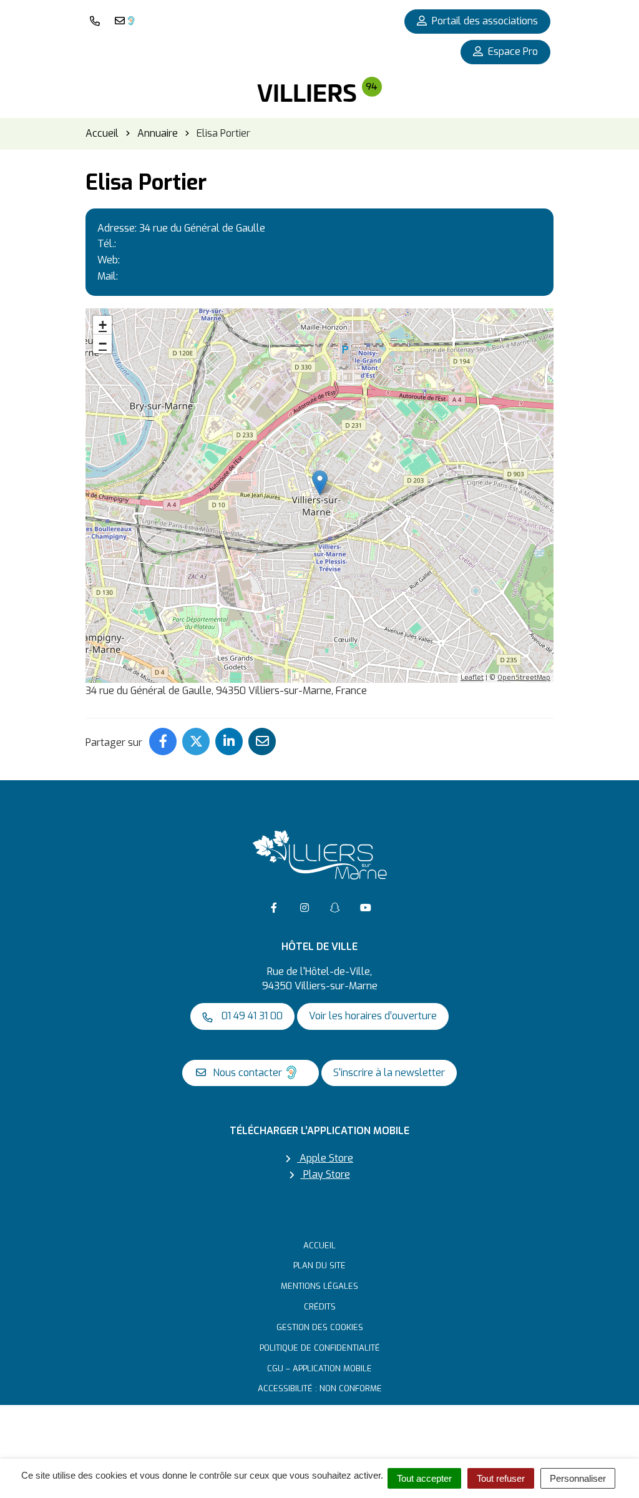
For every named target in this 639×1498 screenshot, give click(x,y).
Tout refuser (501, 1478)
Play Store (325, 1174)
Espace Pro (513, 51)
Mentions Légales (319, 1286)
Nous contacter (246, 1072)
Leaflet (472, 677)
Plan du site (319, 1265)
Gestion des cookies (319, 1327)
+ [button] (103, 325)
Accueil (319, 1245)
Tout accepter (424, 1478)
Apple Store (325, 1158)
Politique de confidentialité (320, 1348)
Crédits (320, 1306)
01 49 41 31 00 (251, 1015)
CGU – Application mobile (319, 1368)
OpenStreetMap (523, 677)
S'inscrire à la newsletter (389, 1072)
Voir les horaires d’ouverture (373, 1015)
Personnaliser (578, 1478)
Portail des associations (485, 20)
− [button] (103, 343)
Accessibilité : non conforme (320, 1388)
